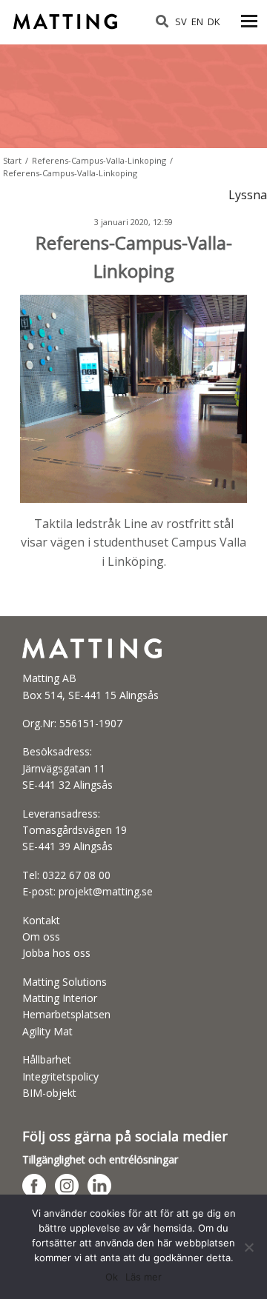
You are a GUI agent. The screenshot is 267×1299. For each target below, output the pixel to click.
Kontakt (41, 920)
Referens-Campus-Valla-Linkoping (99, 160)
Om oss (41, 936)
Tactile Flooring (67, 17)
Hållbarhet (46, 1059)
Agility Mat (47, 1031)
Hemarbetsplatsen (66, 1014)
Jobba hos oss (56, 953)
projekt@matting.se (106, 891)
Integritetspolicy (60, 1076)
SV (181, 21)
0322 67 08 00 (76, 875)
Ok (111, 1277)
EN (197, 21)
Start (12, 160)
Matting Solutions (64, 982)
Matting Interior (59, 998)
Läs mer (143, 1277)
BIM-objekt (49, 1093)
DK (214, 21)
